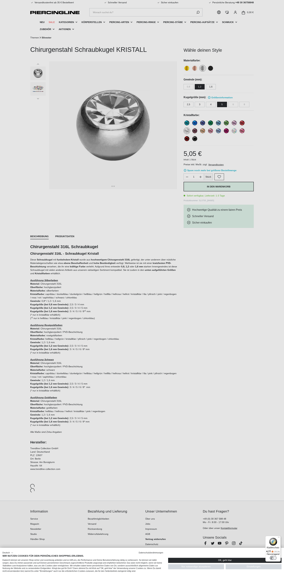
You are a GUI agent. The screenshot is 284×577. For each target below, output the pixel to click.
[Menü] (279, 538)
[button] (7, 553)
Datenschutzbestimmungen (151, 553)
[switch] (273, 558)
